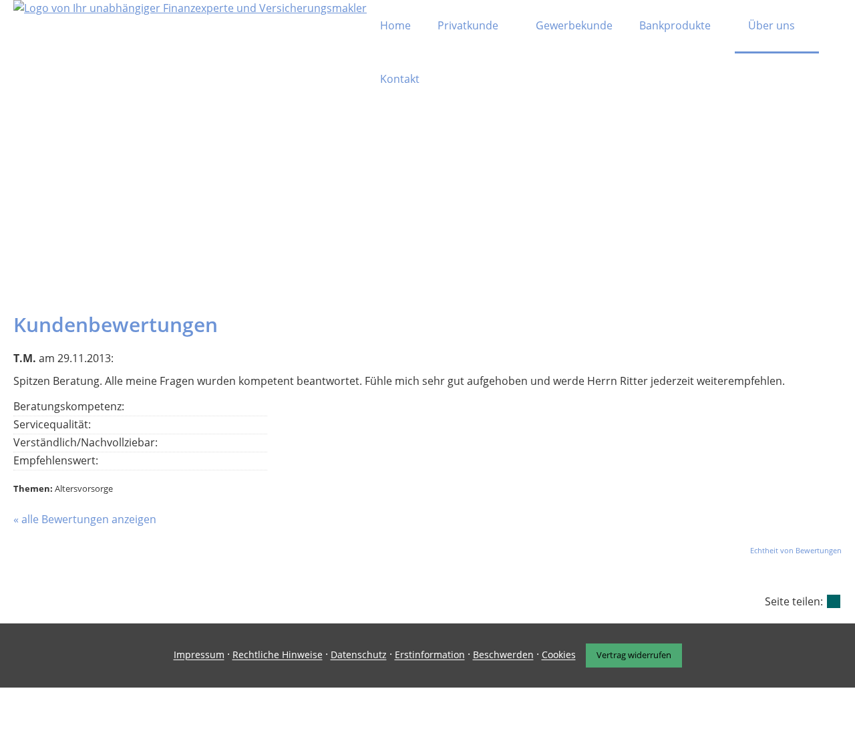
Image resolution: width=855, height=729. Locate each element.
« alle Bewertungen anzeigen (84, 519)
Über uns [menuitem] (771, 25)
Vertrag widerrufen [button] (633, 655)
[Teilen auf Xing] (833, 601)
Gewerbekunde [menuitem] (574, 25)
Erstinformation (430, 655)
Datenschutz (359, 655)
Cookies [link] (559, 655)
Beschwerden (503, 655)
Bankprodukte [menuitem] (675, 25)
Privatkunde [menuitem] (468, 25)
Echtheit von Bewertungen (796, 550)
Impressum (199, 655)
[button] (427, 283)
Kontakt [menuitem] (399, 78)
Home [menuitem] (395, 25)
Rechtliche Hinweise (277, 655)
